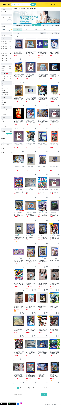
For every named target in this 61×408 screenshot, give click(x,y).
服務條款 (45, 404)
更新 (60, 402)
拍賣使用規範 (54, 404)
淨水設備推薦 (36, 25)
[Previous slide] (38, 44)
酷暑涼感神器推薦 (27, 25)
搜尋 (44, 394)
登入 (46, 4)
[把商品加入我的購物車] (23, 59)
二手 (45, 29)
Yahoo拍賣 (5, 4)
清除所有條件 (8, 134)
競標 (36, 29)
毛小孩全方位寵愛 (18, 25)
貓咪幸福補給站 (46, 25)
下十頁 (45, 387)
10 (41, 387)
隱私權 (49, 404)
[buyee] (6, 29)
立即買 (27, 29)
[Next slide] (47, 44)
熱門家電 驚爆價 (55, 25)
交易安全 (59, 404)
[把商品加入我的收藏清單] (20, 59)
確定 (9, 20)
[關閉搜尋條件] (17, 4)
